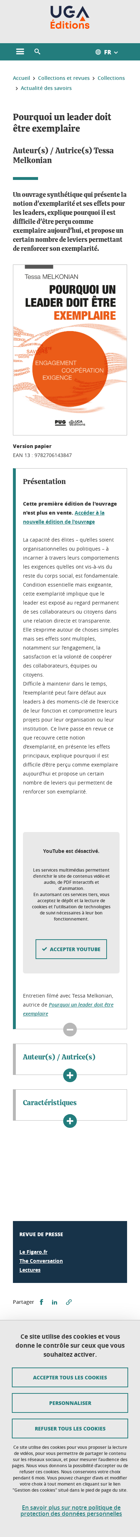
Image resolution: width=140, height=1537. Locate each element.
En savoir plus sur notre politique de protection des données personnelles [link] (71, 1511)
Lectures (30, 1269)
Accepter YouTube (75, 949)
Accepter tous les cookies (70, 1377)
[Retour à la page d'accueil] (70, 17)
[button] (37, 51)
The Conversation (41, 1260)
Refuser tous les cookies (70, 1428)
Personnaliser (70, 1402)
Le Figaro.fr (33, 1251)
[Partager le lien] (69, 1302)
